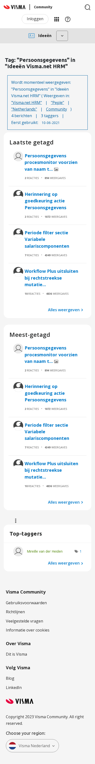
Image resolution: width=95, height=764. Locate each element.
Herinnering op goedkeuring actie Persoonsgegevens (45, 200)
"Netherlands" (24, 109)
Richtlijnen (15, 611)
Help (67, 19)
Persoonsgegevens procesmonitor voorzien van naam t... (51, 162)
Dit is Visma (16, 654)
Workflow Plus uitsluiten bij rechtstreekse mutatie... (51, 277)
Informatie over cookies (27, 630)
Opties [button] (13, 521)
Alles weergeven (64, 309)
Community (56, 109)
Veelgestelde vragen (24, 621)
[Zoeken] (87, 7)
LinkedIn (14, 687)
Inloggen (35, 18)
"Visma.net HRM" (26, 102)
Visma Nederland (34, 745)
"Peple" (57, 102)
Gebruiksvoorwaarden (26, 602)
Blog (10, 678)
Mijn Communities (56, 19)
